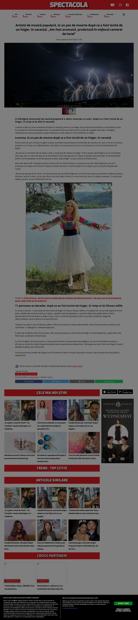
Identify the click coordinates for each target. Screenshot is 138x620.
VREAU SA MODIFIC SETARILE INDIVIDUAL (123, 610)
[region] (69, 607)
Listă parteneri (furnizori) (69, 608)
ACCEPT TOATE (123, 603)
